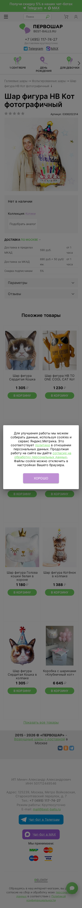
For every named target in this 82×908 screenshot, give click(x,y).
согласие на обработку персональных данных (42, 455)
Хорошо (41, 478)
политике (42, 445)
